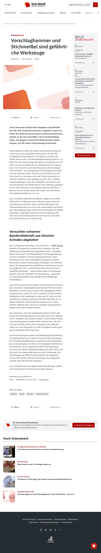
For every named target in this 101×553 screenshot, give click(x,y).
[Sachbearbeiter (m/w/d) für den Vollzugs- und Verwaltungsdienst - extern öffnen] (93, 92)
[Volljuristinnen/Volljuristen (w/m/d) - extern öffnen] (93, 119)
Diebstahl (30, 394)
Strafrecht (14, 394)
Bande (22, 394)
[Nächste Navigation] (98, 13)
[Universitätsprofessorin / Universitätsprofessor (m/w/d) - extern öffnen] (93, 148)
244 (16, 268)
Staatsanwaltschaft (42, 394)
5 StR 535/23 (56, 246)
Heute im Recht (16, 24)
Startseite (6, 24)
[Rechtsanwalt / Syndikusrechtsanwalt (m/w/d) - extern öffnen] (93, 63)
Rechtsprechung (29, 24)
